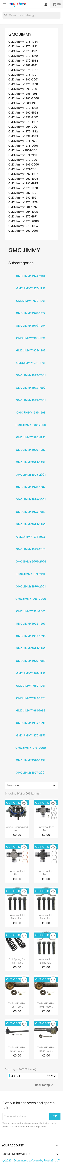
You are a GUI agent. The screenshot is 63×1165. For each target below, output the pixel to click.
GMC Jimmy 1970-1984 (23, 60)
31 (20, 1075)
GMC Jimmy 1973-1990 (23, 84)
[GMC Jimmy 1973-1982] (31, 507)
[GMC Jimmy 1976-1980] (31, 656)
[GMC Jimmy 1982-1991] (31, 681)
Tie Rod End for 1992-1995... (17, 1049)
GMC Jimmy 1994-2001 (23, 127)
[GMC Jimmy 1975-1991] (31, 358)
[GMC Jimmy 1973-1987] (31, 346)
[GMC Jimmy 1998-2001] (31, 470)
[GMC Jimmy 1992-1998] (31, 631)
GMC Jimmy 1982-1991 (22, 197)
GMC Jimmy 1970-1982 (23, 108)
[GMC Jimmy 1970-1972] (31, 308)
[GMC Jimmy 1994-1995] (31, 718)
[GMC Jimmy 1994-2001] (31, 495)
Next (52, 1076)
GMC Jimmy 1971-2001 (23, 169)
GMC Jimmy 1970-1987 (23, 122)
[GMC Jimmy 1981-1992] (31, 706)
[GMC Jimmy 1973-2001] (31, 544)
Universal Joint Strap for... (17, 917)
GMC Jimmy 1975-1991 (22, 75)
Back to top (44, 1085)
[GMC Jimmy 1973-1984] (31, 271)
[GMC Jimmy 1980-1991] (31, 433)
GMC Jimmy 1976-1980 (23, 188)
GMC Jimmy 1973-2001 (23, 145)
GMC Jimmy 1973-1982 (23, 131)
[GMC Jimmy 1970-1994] (31, 756)
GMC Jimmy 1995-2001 (23, 89)
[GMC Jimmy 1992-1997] (31, 619)
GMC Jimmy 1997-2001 (23, 230)
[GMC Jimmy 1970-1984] (31, 321)
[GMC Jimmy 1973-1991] (31, 284)
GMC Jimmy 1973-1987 (23, 70)
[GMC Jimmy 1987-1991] (31, 669)
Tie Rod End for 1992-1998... (46, 1049)
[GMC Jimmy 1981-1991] (31, 408)
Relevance (31, 786)
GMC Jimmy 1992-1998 (23, 179)
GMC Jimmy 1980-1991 (23, 103)
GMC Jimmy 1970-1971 (22, 216)
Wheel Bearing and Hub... (17, 828)
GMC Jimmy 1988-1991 (22, 65)
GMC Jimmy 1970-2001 (23, 160)
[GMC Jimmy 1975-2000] (31, 743)
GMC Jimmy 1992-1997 (23, 174)
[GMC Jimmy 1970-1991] (31, 296)
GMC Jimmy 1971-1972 (22, 141)
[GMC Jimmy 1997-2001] (31, 768)
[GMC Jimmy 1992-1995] (31, 644)
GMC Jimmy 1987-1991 (22, 193)
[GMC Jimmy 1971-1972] (31, 532)
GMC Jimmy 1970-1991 (22, 51)
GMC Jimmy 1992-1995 (23, 183)
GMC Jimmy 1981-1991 (22, 93)
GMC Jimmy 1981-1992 (22, 207)
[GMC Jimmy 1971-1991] (31, 569)
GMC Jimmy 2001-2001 (23, 150)
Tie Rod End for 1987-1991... (17, 1005)
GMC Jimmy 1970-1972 (23, 56)
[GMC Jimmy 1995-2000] (31, 594)
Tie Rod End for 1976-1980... (46, 1005)
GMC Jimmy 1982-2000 (23, 98)
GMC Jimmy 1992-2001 (23, 79)
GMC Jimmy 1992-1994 (23, 112)
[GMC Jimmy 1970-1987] (31, 482)
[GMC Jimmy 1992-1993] (31, 520)
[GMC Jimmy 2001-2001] (31, 557)
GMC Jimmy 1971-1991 (22, 155)
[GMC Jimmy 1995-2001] (31, 396)
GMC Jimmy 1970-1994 (23, 226)
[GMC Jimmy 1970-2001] (31, 582)
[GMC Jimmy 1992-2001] (31, 371)
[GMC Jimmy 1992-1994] (31, 458)
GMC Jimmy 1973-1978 (23, 202)
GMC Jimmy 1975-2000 (23, 221)
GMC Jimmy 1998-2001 (23, 117)
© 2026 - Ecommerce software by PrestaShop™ (31, 1160)
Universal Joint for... (46, 828)
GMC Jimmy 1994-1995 (23, 212)
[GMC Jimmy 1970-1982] (31, 445)
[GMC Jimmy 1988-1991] (31, 333)
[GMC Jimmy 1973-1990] (31, 383)
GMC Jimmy (19, 34)
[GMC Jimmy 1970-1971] (31, 731)
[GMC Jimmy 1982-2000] (31, 420)
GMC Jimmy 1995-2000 (23, 164)
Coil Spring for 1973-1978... (17, 961)
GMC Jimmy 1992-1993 (23, 136)
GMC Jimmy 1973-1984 (23, 42)
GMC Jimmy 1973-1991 (22, 46)
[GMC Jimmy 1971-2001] (31, 607)
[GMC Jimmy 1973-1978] (31, 693)
